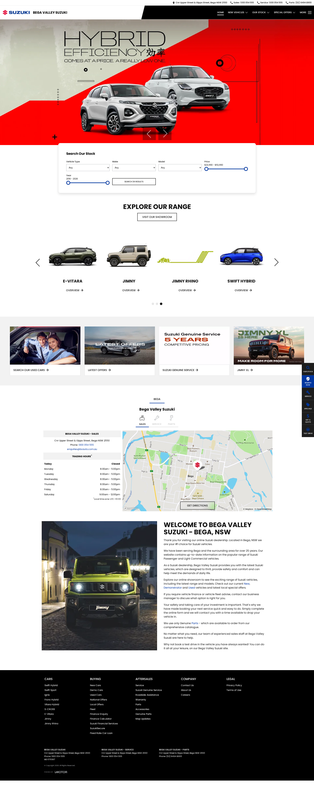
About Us (186, 690)
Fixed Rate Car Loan (101, 733)
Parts (195, 623)
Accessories (142, 709)
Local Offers (97, 704)
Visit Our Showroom (157, 217)
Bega (157, 399)
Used (191, 588)
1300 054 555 (86, 444)
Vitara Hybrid (52, 704)
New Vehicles (236, 12)
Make (115, 161)
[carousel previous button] (149, 133)
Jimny (48, 718)
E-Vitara (49, 714)
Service (139, 685)
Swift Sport (50, 690)
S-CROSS (50, 709)
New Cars (95, 685)
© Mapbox (248, 509)
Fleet (92, 709)
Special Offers (283, 12)
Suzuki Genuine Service (148, 690)
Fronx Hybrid (52, 699)
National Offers (98, 699)
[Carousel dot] (153, 304)
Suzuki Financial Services (104, 723)
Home (220, 12)
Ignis (47, 694)
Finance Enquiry (99, 714)
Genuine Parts (143, 714)
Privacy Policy (234, 685)
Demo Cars (96, 690)
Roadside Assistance (147, 694)
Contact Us (187, 685)
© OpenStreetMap (263, 509)
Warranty (140, 699)
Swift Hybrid (51, 685)
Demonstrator (173, 588)
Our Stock (259, 12)
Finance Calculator (101, 718)
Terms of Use (233, 690)
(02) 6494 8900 (174, 756)
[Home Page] (16, 12)
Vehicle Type (73, 161)
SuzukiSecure (97, 728)
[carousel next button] (164, 133)
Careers (185, 694)
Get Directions (197, 505)
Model (161, 161)
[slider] (206, 169)
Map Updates (142, 718)
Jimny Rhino (51, 723)
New (247, 584)
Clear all (242, 154)
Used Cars (96, 694)
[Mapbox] (131, 508)
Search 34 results (133, 181)
